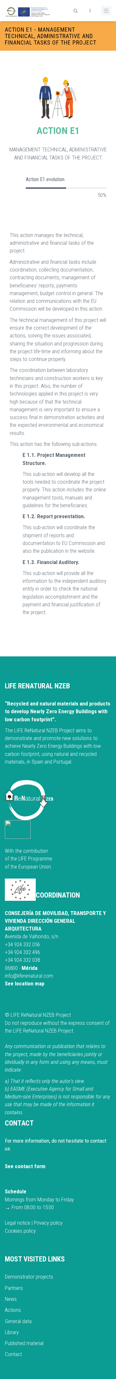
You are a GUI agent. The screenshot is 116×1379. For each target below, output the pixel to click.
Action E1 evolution (45, 179)
